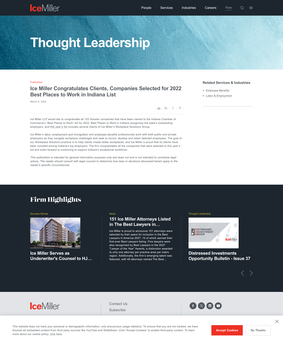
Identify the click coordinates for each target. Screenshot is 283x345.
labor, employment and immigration (66, 134)
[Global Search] (242, 7)
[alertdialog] (141, 330)
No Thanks (258, 330)
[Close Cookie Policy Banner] (277, 321)
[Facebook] (193, 305)
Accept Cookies (227, 330)
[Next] (251, 273)
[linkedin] (165, 108)
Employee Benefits (217, 90)
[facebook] (180, 108)
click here (56, 334)
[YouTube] (218, 305)
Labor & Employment (219, 95)
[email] (158, 108)
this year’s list (58, 126)
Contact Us (118, 304)
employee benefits (105, 134)
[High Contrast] (251, 7)
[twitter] (173, 108)
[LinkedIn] (209, 305)
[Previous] (242, 273)
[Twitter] (201, 305)
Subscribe (117, 310)
